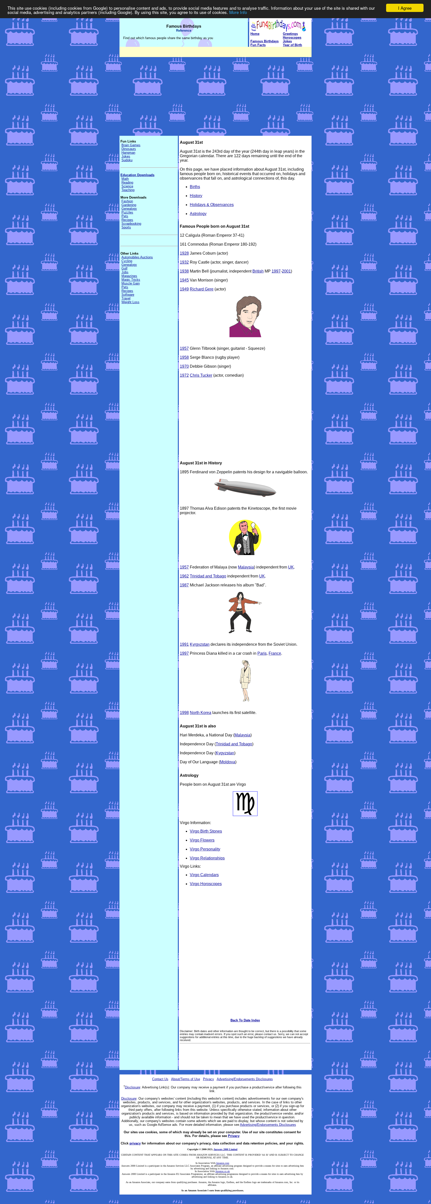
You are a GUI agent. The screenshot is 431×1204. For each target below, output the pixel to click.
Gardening (128, 205)
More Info (238, 12)
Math (125, 179)
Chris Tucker (201, 375)
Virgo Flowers (202, 840)
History (196, 196)
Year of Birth (292, 45)
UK (291, 567)
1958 (184, 357)
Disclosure (132, 1087)
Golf (124, 268)
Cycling (126, 261)
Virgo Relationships (207, 858)
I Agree (405, 8)
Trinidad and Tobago (208, 576)
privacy (135, 1143)
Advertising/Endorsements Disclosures (245, 1079)
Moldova (227, 762)
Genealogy (129, 209)
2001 (286, 271)
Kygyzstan (225, 753)
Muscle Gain (130, 283)
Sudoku (126, 160)
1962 (184, 576)
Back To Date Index (245, 1020)
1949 (184, 289)
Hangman (128, 152)
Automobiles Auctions (137, 257)
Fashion (127, 201)
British (258, 271)
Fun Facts (258, 45)
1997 (276, 271)
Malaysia (246, 567)
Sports (126, 227)
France (275, 653)
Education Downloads (137, 175)
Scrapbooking (131, 223)
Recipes (127, 220)
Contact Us (160, 1079)
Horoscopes (292, 37)
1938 (184, 271)
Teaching (127, 190)
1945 (184, 280)
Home (254, 34)
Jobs (124, 272)
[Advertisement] (215, 92)
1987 (184, 585)
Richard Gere (202, 289)
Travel (125, 298)
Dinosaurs (128, 149)
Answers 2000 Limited (225, 1149)
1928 (184, 253)
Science (127, 186)
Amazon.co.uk (222, 1171)
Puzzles (127, 212)
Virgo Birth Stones (206, 831)
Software (127, 294)
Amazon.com (222, 1163)
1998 (184, 712)
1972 (184, 375)
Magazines (129, 276)
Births (195, 187)
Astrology (198, 214)
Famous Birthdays (264, 41)
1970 (184, 366)
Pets (124, 216)
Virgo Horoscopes (206, 884)
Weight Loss (130, 302)
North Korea (200, 712)
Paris (262, 653)
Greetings (290, 34)
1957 (184, 348)
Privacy (208, 1079)
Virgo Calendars (204, 875)
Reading (127, 182)
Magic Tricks (130, 280)
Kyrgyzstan (200, 644)
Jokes (287, 41)
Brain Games (130, 145)
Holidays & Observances (212, 205)
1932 (184, 262)
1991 (184, 644)
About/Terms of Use (185, 1079)
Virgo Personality (205, 849)
